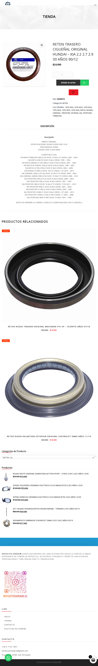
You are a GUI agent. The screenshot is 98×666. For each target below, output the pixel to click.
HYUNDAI (74, 113)
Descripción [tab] (47, 126)
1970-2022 (69, 107)
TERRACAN (57, 116)
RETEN (65, 103)
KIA (80, 113)
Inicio (7, 616)
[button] (42, 45)
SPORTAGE (87, 113)
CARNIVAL (57, 113)
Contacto (9, 624)
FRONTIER (66, 113)
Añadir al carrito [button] (49, 330)
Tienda (7, 620)
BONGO (90, 110)
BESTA (83, 110)
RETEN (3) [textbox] (48, 457)
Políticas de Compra (15, 628)
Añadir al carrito (68, 82)
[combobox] (49, 456)
